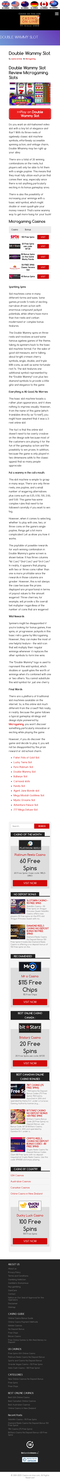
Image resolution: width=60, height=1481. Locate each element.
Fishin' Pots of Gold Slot (26, 757)
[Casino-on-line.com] (29, 26)
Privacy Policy (14, 1272)
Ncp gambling (14, 1287)
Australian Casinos (21, 1181)
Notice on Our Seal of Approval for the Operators (26, 1298)
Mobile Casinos (15, 1325)
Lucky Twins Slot (23, 762)
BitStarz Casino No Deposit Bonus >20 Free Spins (37, 1113)
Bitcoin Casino (14, 1336)
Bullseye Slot (20, 776)
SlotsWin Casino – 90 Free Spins (37, 902)
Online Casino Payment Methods (23, 1322)
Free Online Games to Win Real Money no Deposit (27, 1341)
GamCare (12, 1290)
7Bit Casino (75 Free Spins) (35, 1086)
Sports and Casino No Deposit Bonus (25, 1360)
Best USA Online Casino (19, 1397)
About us (12, 1268)
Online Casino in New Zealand (26, 1193)
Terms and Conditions (18, 1276)
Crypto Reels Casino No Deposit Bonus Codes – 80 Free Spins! (38, 1142)
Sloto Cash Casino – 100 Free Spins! (24, 1368)
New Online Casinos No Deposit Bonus (25, 1379)
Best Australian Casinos (19, 1404)
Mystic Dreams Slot (24, 800)
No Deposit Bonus (16, 1329)
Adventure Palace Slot (26, 804)
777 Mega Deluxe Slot (26, 809)
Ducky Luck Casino (30, 1215)
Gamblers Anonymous (18, 1283)
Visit (43, 237)
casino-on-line (16, 59)
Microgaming (30, 59)
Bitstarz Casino (30, 1037)
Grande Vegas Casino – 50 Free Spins (25, 1364)
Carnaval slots (22, 781)
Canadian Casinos (20, 1187)
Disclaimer (13, 1303)
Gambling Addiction (17, 1279)
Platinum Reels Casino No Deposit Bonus (26, 1357)
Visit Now (30, 883)
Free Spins (13, 1382)
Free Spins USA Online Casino (21, 1353)
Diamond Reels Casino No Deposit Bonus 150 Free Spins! (38, 929)
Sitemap (11, 1307)
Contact (11, 1294)
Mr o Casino (30, 976)
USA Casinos (17, 1175)
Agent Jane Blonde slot (26, 790)
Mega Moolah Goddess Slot (29, 795)
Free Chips (13, 1333)
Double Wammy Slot (25, 771)
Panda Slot (19, 785)
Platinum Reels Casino (30, 855)
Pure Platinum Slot (23, 767)
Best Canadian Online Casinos (22, 1401)
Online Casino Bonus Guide (20, 1318)
